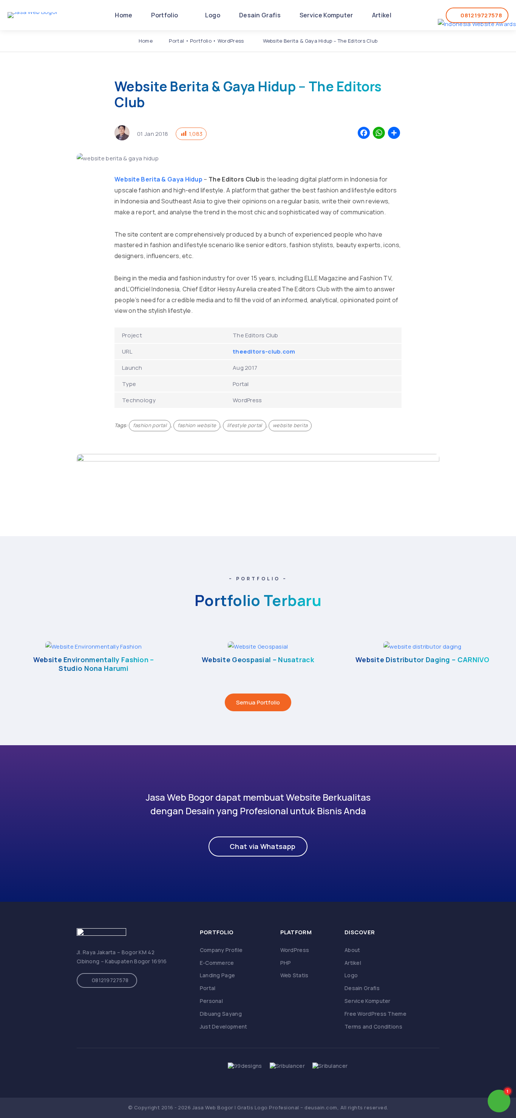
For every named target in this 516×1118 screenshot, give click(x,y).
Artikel (381, 15)
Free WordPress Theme (375, 1013)
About (352, 949)
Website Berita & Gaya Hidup (158, 179)
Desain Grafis (260, 15)
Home (123, 15)
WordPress (231, 40)
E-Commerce (217, 962)
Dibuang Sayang (221, 1013)
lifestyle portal (244, 425)
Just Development (223, 1026)
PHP (285, 962)
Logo (212, 15)
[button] (258, 846)
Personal (211, 1000)
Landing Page (217, 975)
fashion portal (150, 425)
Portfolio (165, 15)
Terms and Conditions (373, 1026)
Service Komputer (326, 15)
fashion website (197, 425)
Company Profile (221, 949)
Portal (176, 40)
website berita (290, 425)
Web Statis (294, 975)
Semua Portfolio (258, 702)
